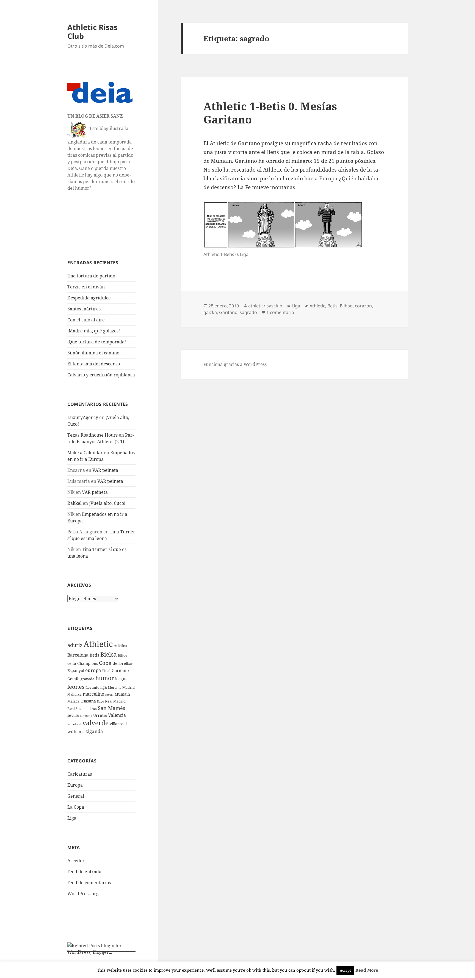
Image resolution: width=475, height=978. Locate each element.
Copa (105, 662)
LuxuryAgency (82, 417)
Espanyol (75, 670)
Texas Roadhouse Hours (92, 435)
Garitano (120, 670)
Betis (94, 655)
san (94, 709)
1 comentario (280, 312)
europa (93, 670)
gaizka (210, 312)
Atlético (120, 645)
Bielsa (108, 654)
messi (109, 694)
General (75, 796)
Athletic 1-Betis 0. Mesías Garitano (270, 112)
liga (103, 687)
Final (106, 670)
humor (104, 678)
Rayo (100, 701)
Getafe (73, 678)
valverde (95, 723)
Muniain (122, 694)
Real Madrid (115, 701)
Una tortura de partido (91, 276)
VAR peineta (105, 470)
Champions (87, 663)
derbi (118, 663)
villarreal (118, 723)
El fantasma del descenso (93, 364)
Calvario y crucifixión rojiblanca (101, 375)
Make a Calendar (85, 453)
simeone (86, 715)
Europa (75, 785)
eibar (128, 663)
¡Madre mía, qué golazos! (93, 331)
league (121, 678)
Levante (92, 687)
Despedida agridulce (89, 298)
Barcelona (78, 655)
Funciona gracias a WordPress (235, 364)
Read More (366, 970)
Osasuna (88, 701)
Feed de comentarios (89, 883)
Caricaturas (79, 774)
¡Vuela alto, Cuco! (107, 503)
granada (87, 678)
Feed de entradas (85, 872)
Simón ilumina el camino (93, 353)
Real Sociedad (79, 708)
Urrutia (100, 715)
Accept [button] (345, 970)
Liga (71, 818)
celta (71, 663)
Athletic (98, 643)
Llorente (114, 687)
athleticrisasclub (265, 306)
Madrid (128, 687)
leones (75, 686)
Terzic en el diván (86, 287)
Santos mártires (84, 309)
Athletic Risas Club (92, 31)
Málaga (73, 701)
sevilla (73, 715)
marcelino (93, 694)
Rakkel (74, 503)
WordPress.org (83, 894)
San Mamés (111, 707)
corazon (363, 306)
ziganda (94, 731)
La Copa (75, 807)
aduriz (74, 645)
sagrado (248, 312)
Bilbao (122, 655)
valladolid (74, 724)
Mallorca (74, 694)
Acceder (76, 861)
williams (75, 731)
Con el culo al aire (86, 320)
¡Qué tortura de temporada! (96, 342)
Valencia (117, 715)
